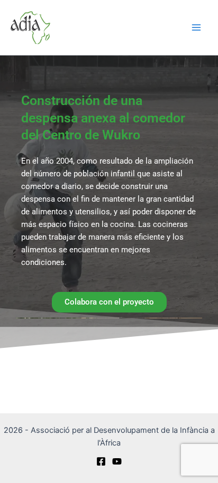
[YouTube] (117, 461)
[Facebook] (101, 461)
